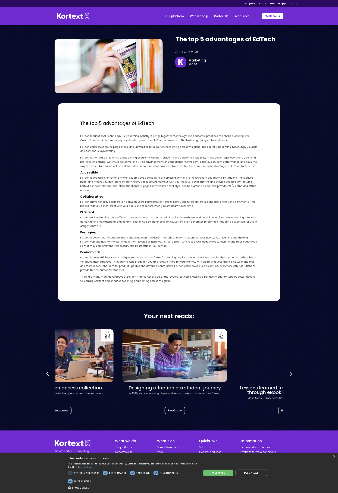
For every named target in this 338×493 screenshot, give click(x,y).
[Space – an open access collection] (55, 355)
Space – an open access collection (55, 388)
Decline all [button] (251, 472)
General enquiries (210, 452)
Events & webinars (168, 447)
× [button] (334, 456)
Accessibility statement (256, 447)
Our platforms (124, 447)
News (160, 452)
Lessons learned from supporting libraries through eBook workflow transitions (282, 390)
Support (249, 3)
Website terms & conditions (258, 452)
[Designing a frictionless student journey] (169, 355)
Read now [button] (55, 410)
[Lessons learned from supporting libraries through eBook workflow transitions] (282, 355)
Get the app (278, 3)
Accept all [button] (218, 472)
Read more (88, 467)
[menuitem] (174, 16)
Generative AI (123, 452)
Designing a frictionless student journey (169, 388)
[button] (290, 373)
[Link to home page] (73, 16)
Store (262, 3)
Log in (293, 3)
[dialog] (169, 473)
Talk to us (205, 447)
